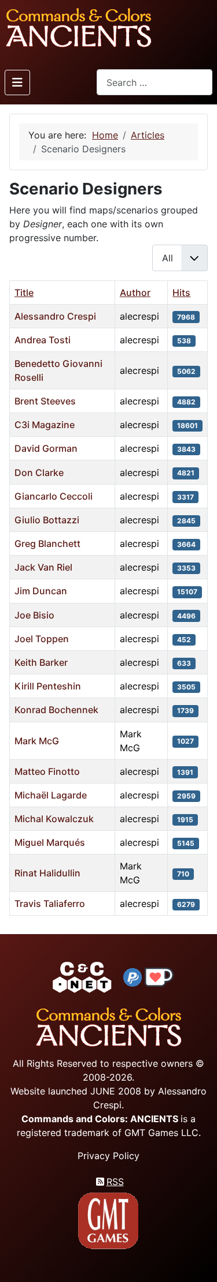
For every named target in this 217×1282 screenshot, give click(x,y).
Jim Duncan (40, 591)
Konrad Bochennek (56, 709)
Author (135, 292)
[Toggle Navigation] (17, 82)
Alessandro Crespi (55, 316)
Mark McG (36, 741)
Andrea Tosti (42, 340)
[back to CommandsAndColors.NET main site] (82, 976)
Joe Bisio (34, 615)
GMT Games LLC (161, 1132)
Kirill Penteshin (47, 686)
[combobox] (154, 82)
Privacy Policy (108, 1155)
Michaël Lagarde (50, 795)
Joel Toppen (41, 638)
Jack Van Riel (43, 567)
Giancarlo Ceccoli (53, 496)
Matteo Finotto (47, 771)
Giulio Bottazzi (46, 520)
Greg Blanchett (47, 543)
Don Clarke (39, 472)
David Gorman (46, 448)
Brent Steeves (45, 401)
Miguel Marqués (49, 842)
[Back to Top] (198, 1260)
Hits (181, 292)
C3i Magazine (44, 424)
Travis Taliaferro (49, 903)
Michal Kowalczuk (54, 818)
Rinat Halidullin (47, 873)
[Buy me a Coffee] (159, 976)
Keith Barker (41, 662)
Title (24, 292)
